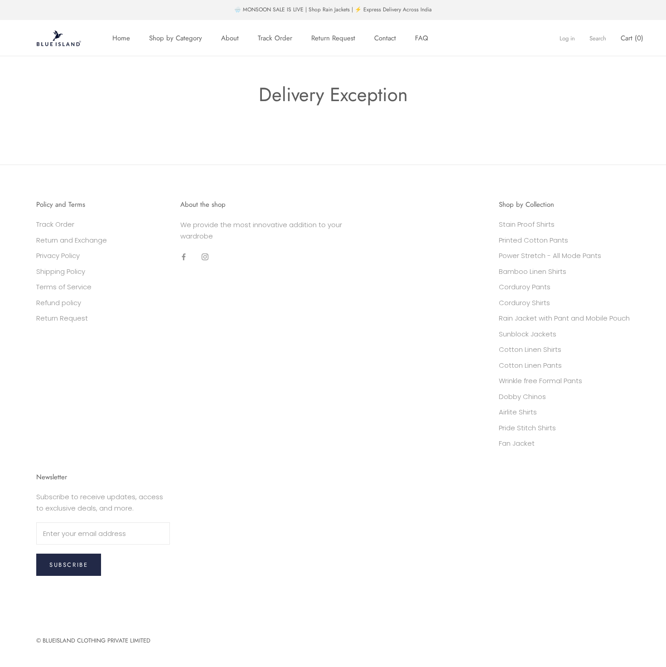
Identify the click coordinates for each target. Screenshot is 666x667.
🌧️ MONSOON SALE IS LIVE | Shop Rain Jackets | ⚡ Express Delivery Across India (333, 9)
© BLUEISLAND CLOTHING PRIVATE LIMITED (93, 640)
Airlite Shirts (518, 412)
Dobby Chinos (522, 396)
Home (121, 38)
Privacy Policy (58, 255)
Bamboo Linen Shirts (532, 271)
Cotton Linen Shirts (530, 349)
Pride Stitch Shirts (527, 428)
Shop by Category (175, 38)
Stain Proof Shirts (527, 224)
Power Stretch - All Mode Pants (550, 255)
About (230, 38)
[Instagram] (205, 257)
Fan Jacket (517, 443)
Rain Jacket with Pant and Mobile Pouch (564, 318)
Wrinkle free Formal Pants (540, 380)
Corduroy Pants (524, 287)
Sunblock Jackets (527, 334)
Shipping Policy (60, 271)
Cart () (632, 38)
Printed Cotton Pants (533, 240)
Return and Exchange (71, 240)
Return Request (333, 38)
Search (597, 38)
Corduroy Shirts (524, 302)
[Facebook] (183, 257)
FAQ (421, 38)
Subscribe (68, 564)
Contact (385, 38)
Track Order (275, 38)
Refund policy (58, 302)
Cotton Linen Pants (530, 365)
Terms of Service (64, 287)
